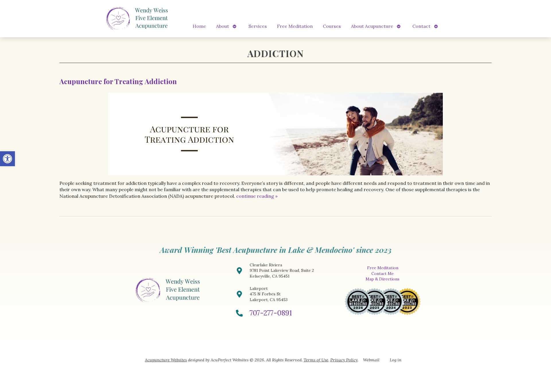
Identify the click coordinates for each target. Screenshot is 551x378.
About (222, 26)
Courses (332, 26)
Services (258, 26)
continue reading (257, 196)
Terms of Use (316, 360)
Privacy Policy (344, 360)
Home (199, 26)
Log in (395, 360)
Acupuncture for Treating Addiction (118, 81)
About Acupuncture (372, 26)
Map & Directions (382, 279)
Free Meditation (295, 26)
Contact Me (382, 273)
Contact (421, 26)
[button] (7, 158)
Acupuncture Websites (166, 360)
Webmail (371, 360)
